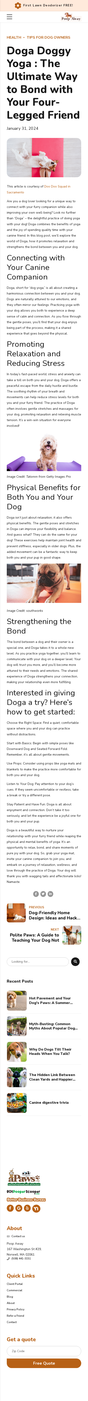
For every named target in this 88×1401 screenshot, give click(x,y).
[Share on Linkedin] (50, 894)
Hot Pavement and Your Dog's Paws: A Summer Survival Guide (50, 1000)
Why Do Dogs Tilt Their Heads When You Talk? (50, 1051)
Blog (10, 1297)
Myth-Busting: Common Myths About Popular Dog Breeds (52, 1026)
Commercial (14, 1290)
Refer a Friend (15, 1316)
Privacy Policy (15, 1309)
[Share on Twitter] (43, 894)
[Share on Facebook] (36, 894)
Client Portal (15, 1284)
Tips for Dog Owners (48, 37)
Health (14, 37)
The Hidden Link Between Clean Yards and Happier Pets (52, 1077)
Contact (12, 1322)
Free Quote (44, 1363)
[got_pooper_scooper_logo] (23, 1192)
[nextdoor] (36, 1209)
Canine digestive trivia (49, 1103)
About (11, 1303)
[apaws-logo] (24, 1177)
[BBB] (26, 1199)
